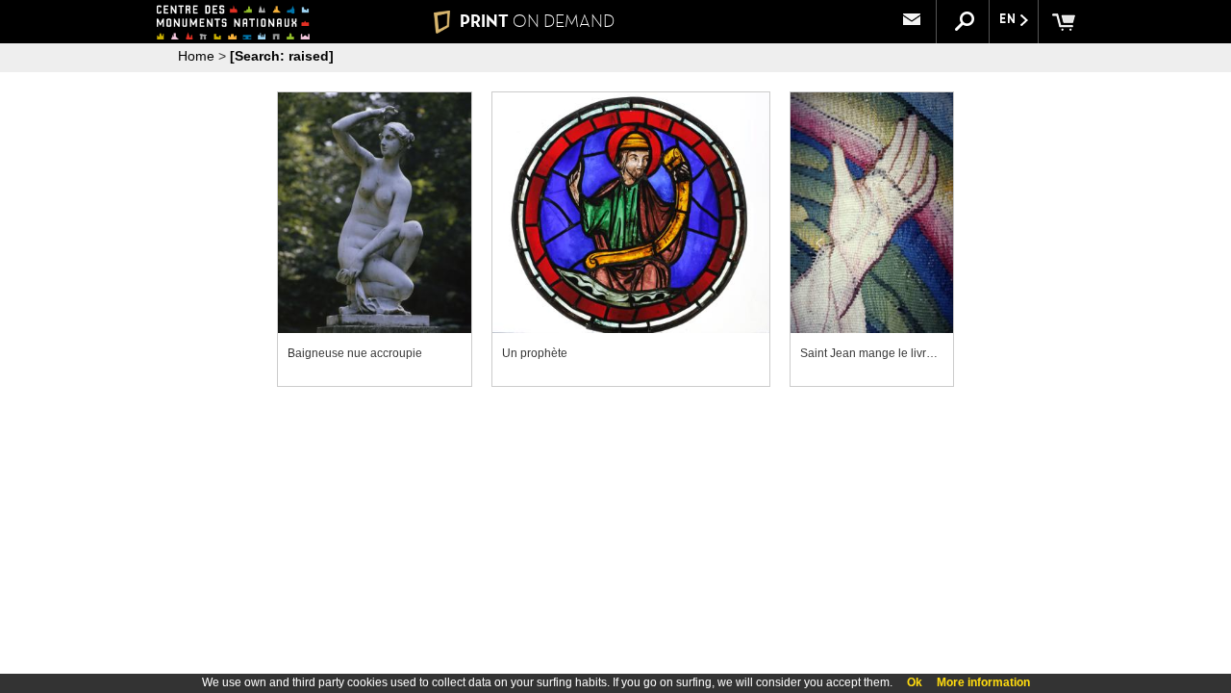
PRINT (537, 21)
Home (196, 56)
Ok (914, 682)
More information (983, 682)
